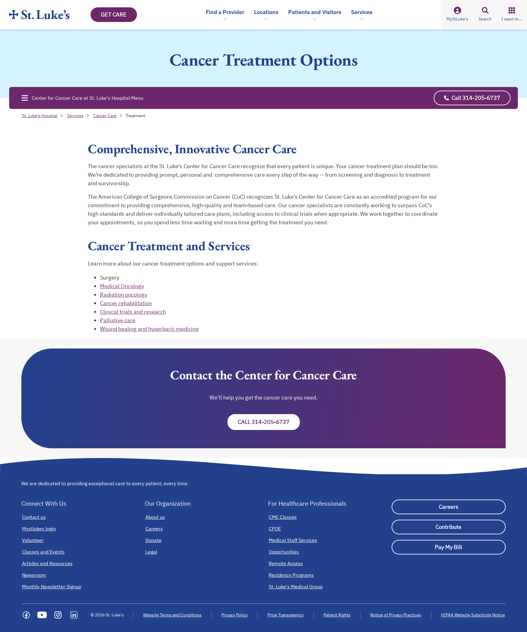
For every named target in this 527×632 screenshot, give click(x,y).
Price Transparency (285, 615)
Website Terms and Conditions (172, 615)
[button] (225, 14)
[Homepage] (39, 14)
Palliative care (117, 320)
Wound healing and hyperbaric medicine (149, 328)
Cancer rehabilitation (126, 303)
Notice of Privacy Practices (395, 615)
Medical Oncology (122, 286)
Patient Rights (337, 615)
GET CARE (114, 14)
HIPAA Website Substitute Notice (473, 615)
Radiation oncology (123, 294)
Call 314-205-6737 (263, 421)
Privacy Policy (234, 615)
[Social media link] (26, 615)
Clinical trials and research (133, 311)
